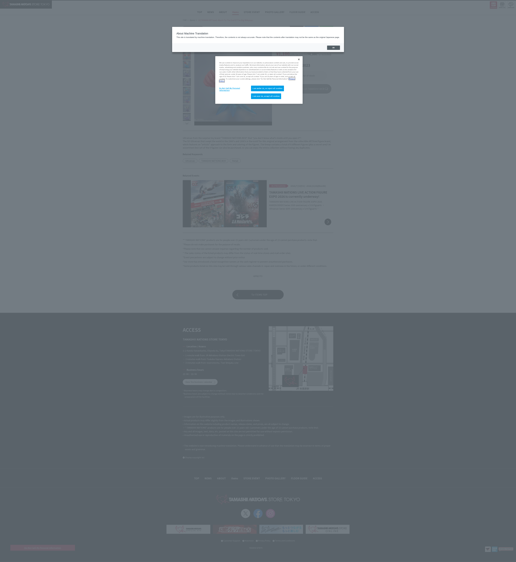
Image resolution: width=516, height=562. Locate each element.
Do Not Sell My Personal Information (229, 89)
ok (333, 48)
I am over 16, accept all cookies (266, 96)
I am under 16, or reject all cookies (267, 88)
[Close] (299, 59)
